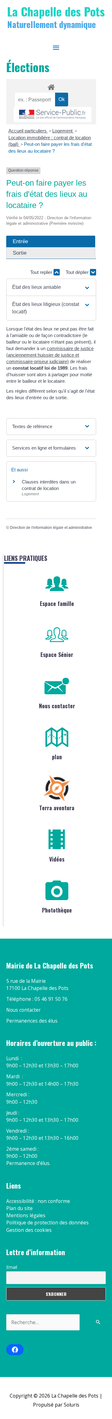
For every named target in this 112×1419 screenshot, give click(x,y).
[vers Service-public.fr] (52, 114)
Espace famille (57, 603)
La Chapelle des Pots (56, 11)
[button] (51, 287)
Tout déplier (78, 272)
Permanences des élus (32, 1020)
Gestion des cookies (29, 1230)
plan (57, 757)
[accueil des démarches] (51, 86)
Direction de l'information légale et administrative (51, 527)
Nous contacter (57, 706)
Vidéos (56, 859)
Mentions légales (25, 1215)
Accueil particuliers (28, 130)
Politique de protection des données (47, 1222)
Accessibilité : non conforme (38, 1201)
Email (11, 1267)
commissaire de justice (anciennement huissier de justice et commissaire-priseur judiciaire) (50, 355)
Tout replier (42, 272)
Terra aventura (56, 808)
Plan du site (19, 1208)
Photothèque (57, 910)
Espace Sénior (56, 654)
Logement (63, 130)
